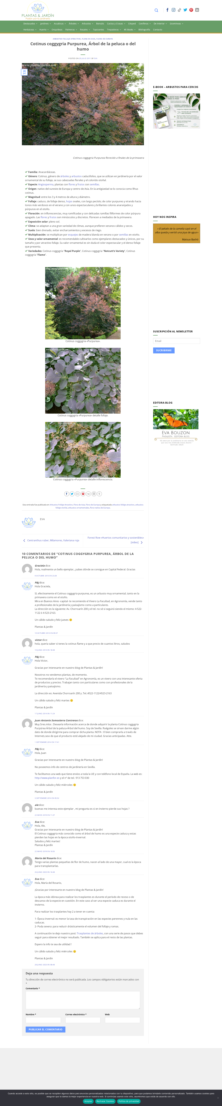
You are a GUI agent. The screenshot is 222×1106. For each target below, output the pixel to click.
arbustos (76, 176)
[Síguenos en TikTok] (179, 10)
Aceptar (88, 1101)
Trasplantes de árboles (90, 933)
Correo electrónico (76, 1014)
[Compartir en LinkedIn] (94, 493)
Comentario (33, 988)
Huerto (42, 29)
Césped (132, 23)
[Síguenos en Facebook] (167, 10)
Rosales (84, 29)
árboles (64, 176)
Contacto (157, 29)
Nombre (31, 1014)
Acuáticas (59, 23)
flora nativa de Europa (100, 507)
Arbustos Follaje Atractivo (67, 39)
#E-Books (128, 29)
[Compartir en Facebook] (66, 493)
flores (72, 184)
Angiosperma (45, 184)
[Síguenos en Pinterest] (191, 10)
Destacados (29, 23)
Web (107, 1014)
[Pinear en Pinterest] (82, 493)
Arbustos (86, 23)
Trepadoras (113, 29)
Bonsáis (100, 23)
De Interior (159, 23)
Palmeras (70, 29)
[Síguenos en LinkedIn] (197, 10)
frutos (80, 184)
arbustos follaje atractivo (123, 504)
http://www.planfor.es (47, 778)
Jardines (44, 23)
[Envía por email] (77, 493)
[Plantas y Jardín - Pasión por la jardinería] (40, 10)
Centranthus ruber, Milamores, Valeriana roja (53, 540)
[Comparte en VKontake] (88, 493)
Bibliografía (144, 29)
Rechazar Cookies (105, 1101)
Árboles (73, 23)
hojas (69, 201)
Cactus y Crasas (115, 23)
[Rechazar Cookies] (218, 1098)
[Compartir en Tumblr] (99, 493)
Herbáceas (28, 29)
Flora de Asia (88, 39)
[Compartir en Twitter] (72, 493)
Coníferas (143, 23)
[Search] (158, 10)
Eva (95, 58)
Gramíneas (175, 23)
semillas (94, 184)
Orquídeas (57, 29)
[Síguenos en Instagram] (173, 10)
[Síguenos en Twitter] (185, 10)
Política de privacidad (129, 1101)
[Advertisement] (178, 59)
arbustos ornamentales (78, 507)
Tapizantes (98, 29)
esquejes (73, 234)
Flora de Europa (104, 39)
